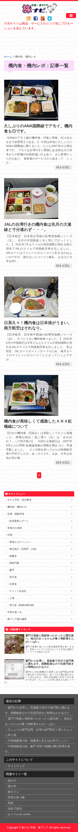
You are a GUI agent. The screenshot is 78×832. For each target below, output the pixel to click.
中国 (9, 535)
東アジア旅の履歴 (17, 619)
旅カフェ (13, 791)
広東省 (13, 584)
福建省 (13, 556)
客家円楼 (14, 563)
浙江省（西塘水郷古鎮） (22, 605)
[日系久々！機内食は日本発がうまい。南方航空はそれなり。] (31, 315)
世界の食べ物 (16, 797)
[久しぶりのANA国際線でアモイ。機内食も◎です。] (31, 118)
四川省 (13, 577)
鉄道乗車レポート (19, 521)
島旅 (10, 803)
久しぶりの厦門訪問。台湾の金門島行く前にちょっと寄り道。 (38, 732)
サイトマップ (16, 766)
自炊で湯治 (15, 808)
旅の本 (12, 786)
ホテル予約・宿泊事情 (19, 499)
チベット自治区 (17, 591)
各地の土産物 (14, 528)
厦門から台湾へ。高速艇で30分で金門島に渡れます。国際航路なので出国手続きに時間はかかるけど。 (49, 663)
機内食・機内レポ (17, 506)
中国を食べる (14, 612)
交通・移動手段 (15, 514)
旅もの (12, 780)
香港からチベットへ (20, 542)
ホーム (8, 56)
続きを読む (63, 167)
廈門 (11, 570)
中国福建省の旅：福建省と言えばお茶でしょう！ (38, 740)
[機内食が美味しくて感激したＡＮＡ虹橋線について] (31, 413)
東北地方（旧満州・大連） (23, 549)
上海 (11, 598)
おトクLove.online (19, 814)
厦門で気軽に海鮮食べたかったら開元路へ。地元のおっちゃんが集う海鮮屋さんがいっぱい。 (49, 638)
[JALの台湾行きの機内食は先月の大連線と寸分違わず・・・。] (31, 216)
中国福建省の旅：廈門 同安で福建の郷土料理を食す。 (37, 749)
